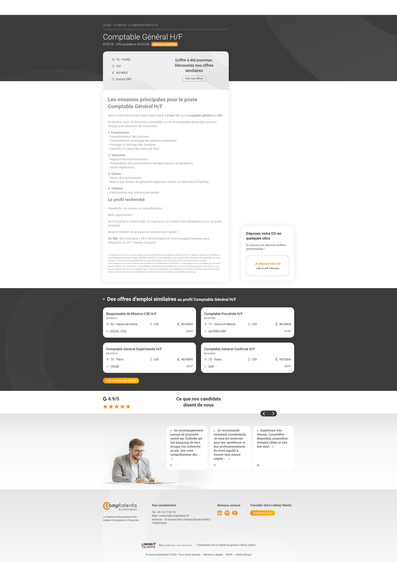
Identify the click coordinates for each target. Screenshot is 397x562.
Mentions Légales (213, 554)
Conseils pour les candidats (222, 2)
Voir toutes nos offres (121, 380)
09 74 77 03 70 (167, 512)
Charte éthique (243, 554)
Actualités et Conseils (146, 2)
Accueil (107, 25)
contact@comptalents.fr (174, 515)
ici (144, 269)
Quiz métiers (212, 2)
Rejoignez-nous (262, 513)
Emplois (121, 25)
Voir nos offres (194, 78)
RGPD (229, 554)
